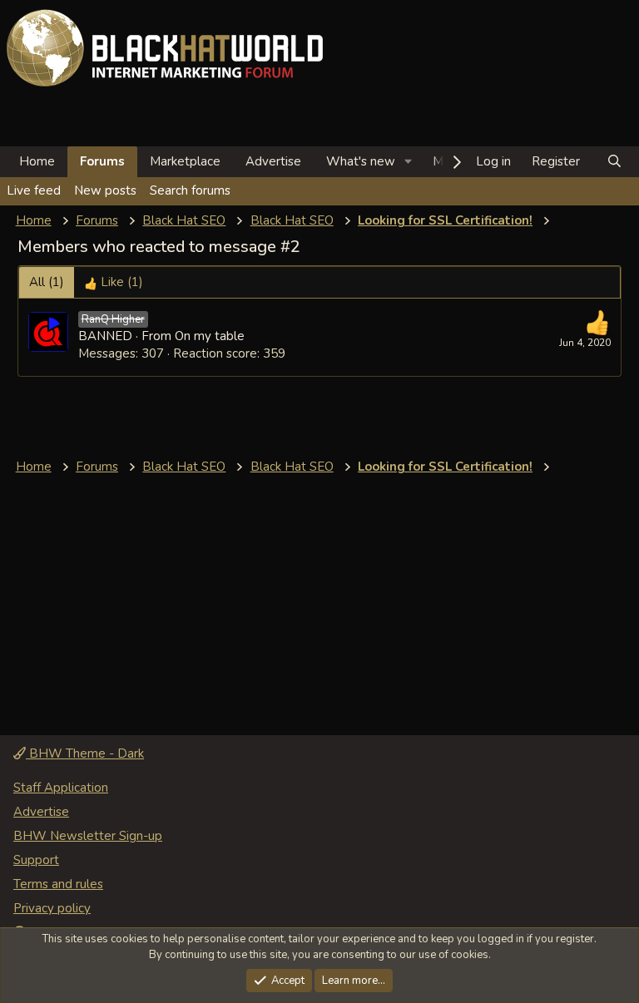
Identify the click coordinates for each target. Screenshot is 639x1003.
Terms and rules (58, 884)
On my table (210, 336)
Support (36, 860)
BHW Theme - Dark (85, 753)
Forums (102, 161)
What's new (360, 161)
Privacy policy (52, 908)
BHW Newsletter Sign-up (87, 836)
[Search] (614, 161)
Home (37, 161)
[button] (408, 161)
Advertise (273, 161)
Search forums (190, 190)
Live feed (34, 190)
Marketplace (185, 161)
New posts (105, 190)
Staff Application (60, 787)
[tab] (113, 282)
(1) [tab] (46, 282)
